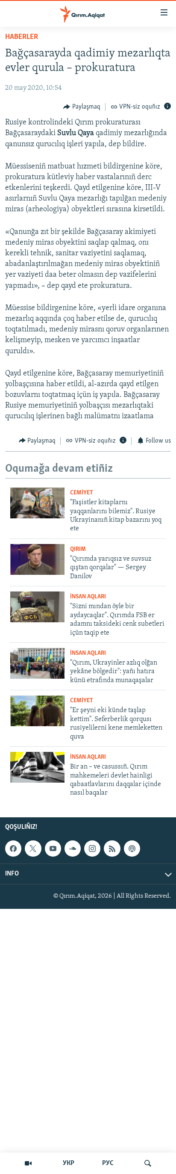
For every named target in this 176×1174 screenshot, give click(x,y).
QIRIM (78, 549)
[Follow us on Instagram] (92, 848)
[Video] (28, 1163)
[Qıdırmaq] (148, 1163)
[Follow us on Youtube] (53, 848)
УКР (68, 1163)
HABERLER (21, 37)
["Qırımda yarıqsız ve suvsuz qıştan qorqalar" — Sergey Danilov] (37, 559)
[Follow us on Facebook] (13, 848)
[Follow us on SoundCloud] (73, 848)
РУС (108, 1163)
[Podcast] (132, 848)
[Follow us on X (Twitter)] (33, 848)
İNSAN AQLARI (88, 597)
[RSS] (112, 848)
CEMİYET (81, 493)
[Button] (81, 106)
